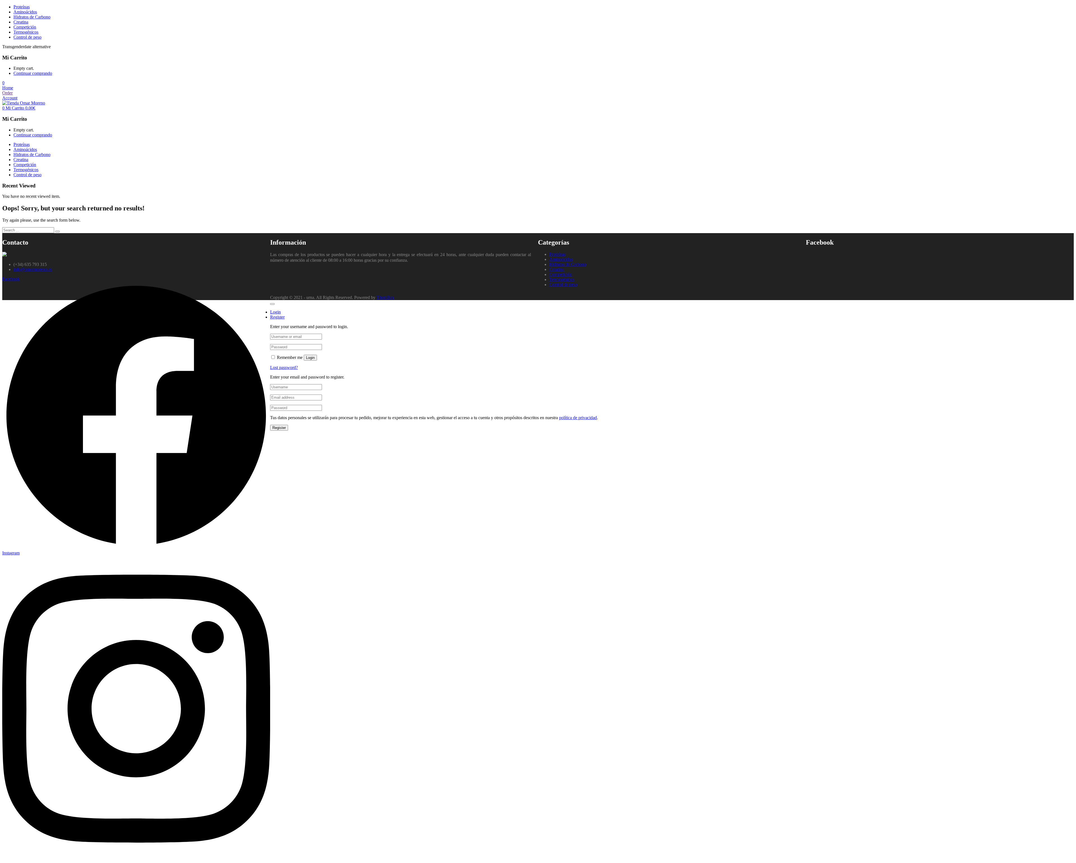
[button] (3, 82)
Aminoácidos (25, 12)
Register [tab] (277, 317)
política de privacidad (578, 417)
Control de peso (27, 37)
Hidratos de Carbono (31, 17)
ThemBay (385, 297)
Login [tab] (275, 312)
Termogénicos (25, 32)
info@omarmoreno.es (32, 269)
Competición (24, 27)
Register (279, 428)
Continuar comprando (32, 73)
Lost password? (284, 367)
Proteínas (21, 6)
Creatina (20, 22)
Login (310, 358)
